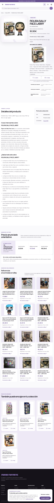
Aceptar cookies (45, 498)
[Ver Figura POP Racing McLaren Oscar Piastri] (9, 440)
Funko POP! (7, 12)
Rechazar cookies (45, 494)
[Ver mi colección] (51, 4)
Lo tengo (48, 77)
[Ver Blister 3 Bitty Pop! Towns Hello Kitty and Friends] (9, 408)
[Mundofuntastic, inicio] (10, 4)
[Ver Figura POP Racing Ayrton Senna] (45, 408)
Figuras (2, 492)
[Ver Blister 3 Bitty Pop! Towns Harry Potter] (27, 408)
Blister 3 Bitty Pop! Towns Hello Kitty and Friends (8, 420)
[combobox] (26, 8)
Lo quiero (36, 77)
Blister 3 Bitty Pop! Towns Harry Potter (24, 420)
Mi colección (3, 494)
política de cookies (29, 499)
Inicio (2, 12)
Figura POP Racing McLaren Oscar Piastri (7, 452)
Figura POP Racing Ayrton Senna (42, 420)
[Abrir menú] (2, 4)
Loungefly (3, 490)
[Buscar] (51, 8)
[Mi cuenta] (47, 4)
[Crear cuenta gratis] (44, 4)
